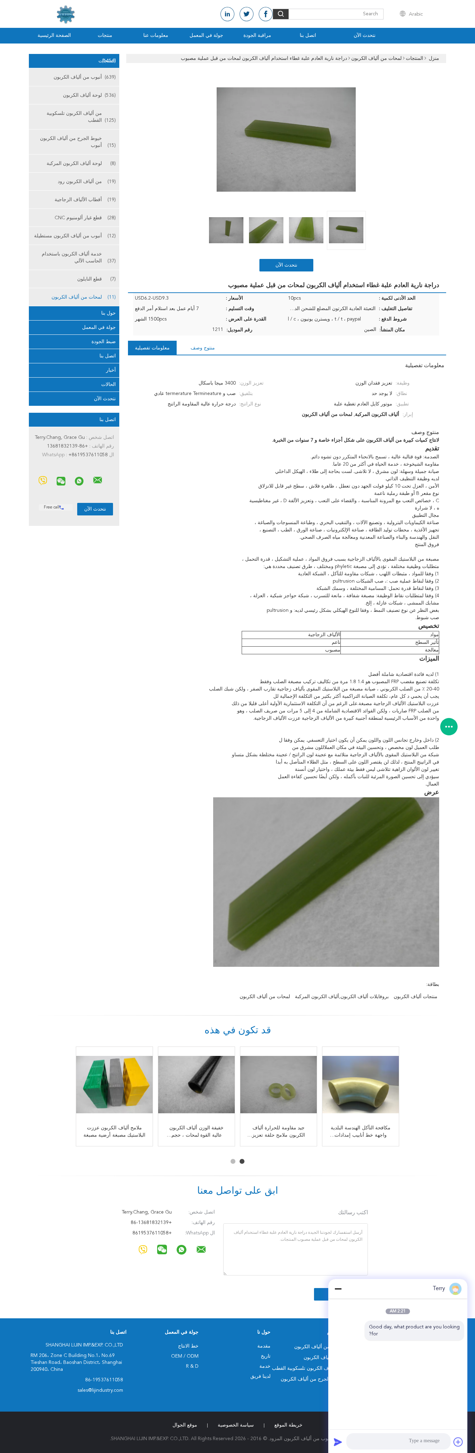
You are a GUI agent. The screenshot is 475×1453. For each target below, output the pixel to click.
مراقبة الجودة (257, 35)
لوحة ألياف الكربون (89, 95)
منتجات (105, 35)
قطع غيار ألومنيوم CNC (85, 217)
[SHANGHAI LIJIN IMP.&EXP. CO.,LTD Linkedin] (227, 14)
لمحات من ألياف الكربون (83, 297)
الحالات (108, 384)
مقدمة (264, 1346)
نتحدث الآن (365, 35)
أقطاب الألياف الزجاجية (85, 199)
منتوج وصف (203, 348)
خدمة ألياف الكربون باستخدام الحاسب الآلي (79, 257)
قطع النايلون (96, 279)
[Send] (338, 1442)
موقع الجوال (184, 1425)
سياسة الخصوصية (236, 1425)
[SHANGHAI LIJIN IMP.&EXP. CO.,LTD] (98, 480)
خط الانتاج (188, 1346)
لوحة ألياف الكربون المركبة (81, 163)
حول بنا (108, 313)
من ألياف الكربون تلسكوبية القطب (81, 117)
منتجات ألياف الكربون (415, 996)
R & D (192, 1366)
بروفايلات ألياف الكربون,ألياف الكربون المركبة (342, 996)
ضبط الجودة (103, 341)
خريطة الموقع (288, 1425)
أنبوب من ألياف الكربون (85, 77)
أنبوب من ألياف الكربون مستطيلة (75, 236)
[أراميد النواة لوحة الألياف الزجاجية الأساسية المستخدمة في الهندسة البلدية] (114, 1085)
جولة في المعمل (206, 35)
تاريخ (266, 1356)
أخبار (111, 370)
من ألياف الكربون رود (87, 181)
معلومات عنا (155, 35)
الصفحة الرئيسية (54, 35)
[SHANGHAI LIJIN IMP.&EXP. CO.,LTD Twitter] (246, 14)
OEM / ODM (185, 1356)
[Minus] (338, 1289)
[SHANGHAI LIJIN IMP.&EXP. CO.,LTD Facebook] (266, 14)
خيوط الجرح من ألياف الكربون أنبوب (78, 142)
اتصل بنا (308, 35)
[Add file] (458, 1442)
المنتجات (107, 60)
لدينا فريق (260, 1376)
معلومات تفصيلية (152, 348)
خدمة (265, 1366)
